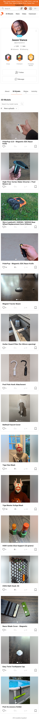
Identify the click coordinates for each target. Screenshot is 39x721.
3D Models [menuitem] (9, 14)
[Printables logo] (2, 14)
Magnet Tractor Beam (11, 304)
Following (24, 49)
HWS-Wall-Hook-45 (10, 586)
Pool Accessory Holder (12, 707)
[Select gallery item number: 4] (21, 138)
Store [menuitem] (18, 14)
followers (15, 49)
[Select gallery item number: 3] (19, 138)
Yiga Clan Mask (8, 465)
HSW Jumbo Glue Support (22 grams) (18, 546)
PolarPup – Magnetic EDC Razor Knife (18, 263)
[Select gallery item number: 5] (22, 138)
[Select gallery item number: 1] (16, 138)
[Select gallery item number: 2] (18, 299)
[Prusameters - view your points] (25, 8)
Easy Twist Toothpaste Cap (13, 667)
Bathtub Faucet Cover (11, 425)
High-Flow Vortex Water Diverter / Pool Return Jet (18, 183)
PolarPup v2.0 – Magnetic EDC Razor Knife (17, 143)
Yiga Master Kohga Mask (12, 505)
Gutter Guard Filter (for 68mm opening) (19, 344)
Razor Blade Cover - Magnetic (14, 626)
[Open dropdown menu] (36, 30)
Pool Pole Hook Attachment (14, 384)
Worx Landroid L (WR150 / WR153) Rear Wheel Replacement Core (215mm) (18, 223)
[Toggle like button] (3, 146)
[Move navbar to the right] (37, 14)
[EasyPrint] (21, 8)
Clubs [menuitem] (24, 14)
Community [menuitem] (33, 14)
